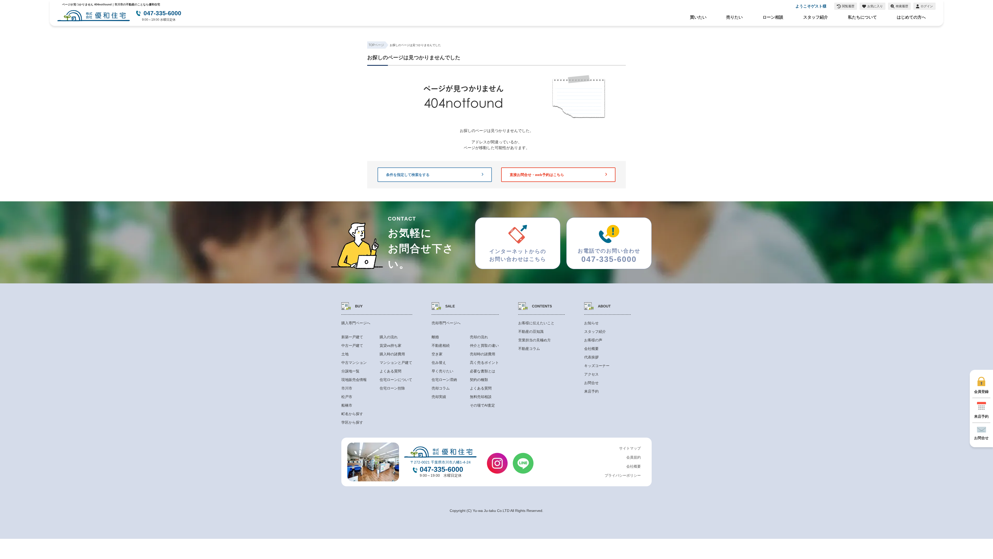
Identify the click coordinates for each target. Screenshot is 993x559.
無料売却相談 (481, 397)
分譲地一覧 (350, 371)
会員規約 (633, 457)
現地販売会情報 (354, 380)
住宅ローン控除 (392, 388)
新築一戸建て (352, 337)
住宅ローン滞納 (444, 380)
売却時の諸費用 (482, 354)
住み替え (439, 363)
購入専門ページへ (355, 323)
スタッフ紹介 (815, 17)
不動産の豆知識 (531, 331)
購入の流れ (389, 337)
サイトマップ (630, 448)
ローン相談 (773, 17)
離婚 (435, 337)
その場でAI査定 (482, 405)
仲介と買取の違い (484, 345)
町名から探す (352, 414)
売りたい (734, 17)
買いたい (698, 17)
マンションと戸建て (396, 363)
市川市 (346, 388)
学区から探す (352, 422)
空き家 (437, 354)
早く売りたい (442, 371)
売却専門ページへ (446, 323)
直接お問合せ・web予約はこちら (537, 175)
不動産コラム (529, 349)
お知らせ (591, 323)
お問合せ (591, 383)
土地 (345, 354)
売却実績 (439, 397)
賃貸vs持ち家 (390, 345)
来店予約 (591, 391)
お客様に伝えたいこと (536, 323)
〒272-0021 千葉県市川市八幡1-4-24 (440, 462)
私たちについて (862, 17)
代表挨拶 (591, 357)
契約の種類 (479, 380)
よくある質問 (390, 371)
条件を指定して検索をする (408, 175)
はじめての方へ (911, 17)
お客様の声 (593, 340)
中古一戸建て (352, 345)
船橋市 (346, 405)
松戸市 (346, 397)
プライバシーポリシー (623, 475)
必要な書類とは (482, 371)
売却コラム (441, 388)
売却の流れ (479, 337)
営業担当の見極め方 (534, 340)
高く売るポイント (484, 363)
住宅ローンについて (396, 380)
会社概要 (591, 349)
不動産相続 (441, 345)
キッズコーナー (597, 366)
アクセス (591, 374)
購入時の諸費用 (392, 354)
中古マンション (354, 363)
